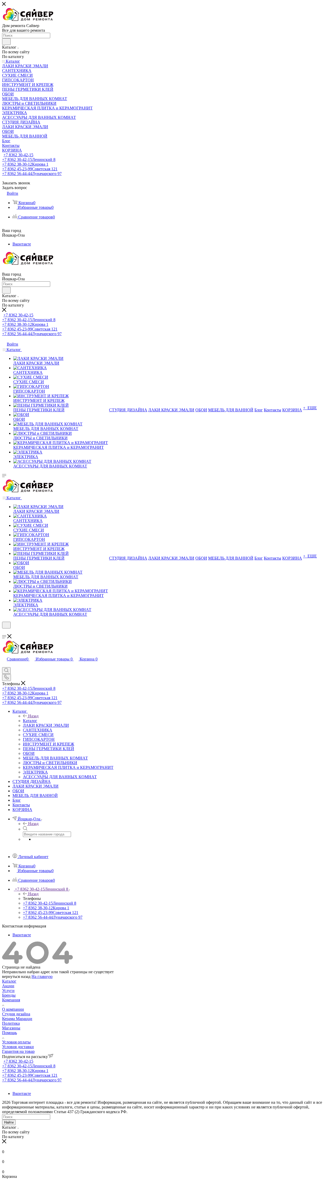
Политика (11, 1023)
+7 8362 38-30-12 (25, 164)
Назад (33, 716)
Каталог (30, 720)
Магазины (11, 1028)
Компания (11, 1000)
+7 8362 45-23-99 (29, 169)
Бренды (9, 995)
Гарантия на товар (18, 1051)
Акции (8, 986)
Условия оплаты (16, 1042)
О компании (13, 1009)
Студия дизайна (16, 1014)
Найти (9, 1122)
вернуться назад (16, 976)
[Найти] (6, 41)
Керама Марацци (17, 1018)
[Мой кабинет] (4, 632)
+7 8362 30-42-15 (18, 155)
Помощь (9, 1032)
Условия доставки (18, 1046)
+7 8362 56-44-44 (32, 173)
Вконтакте (21, 244)
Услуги (8, 990)
